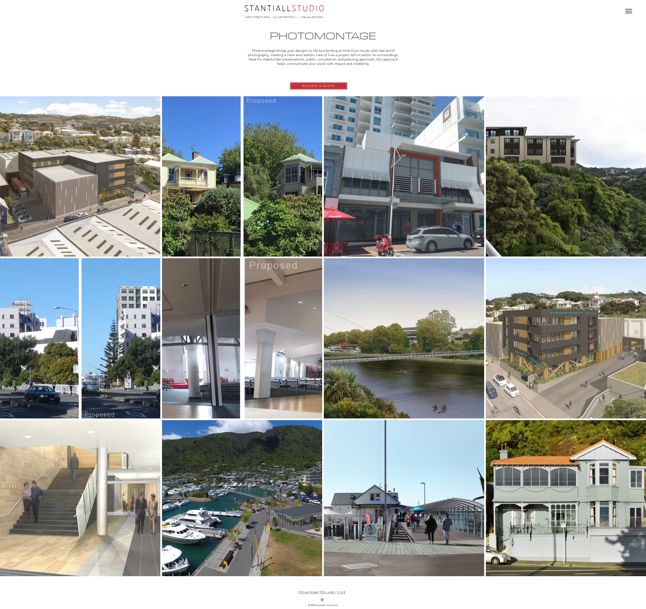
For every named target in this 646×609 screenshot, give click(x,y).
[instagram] (322, 599)
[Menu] (628, 11)
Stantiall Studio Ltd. (322, 592)
